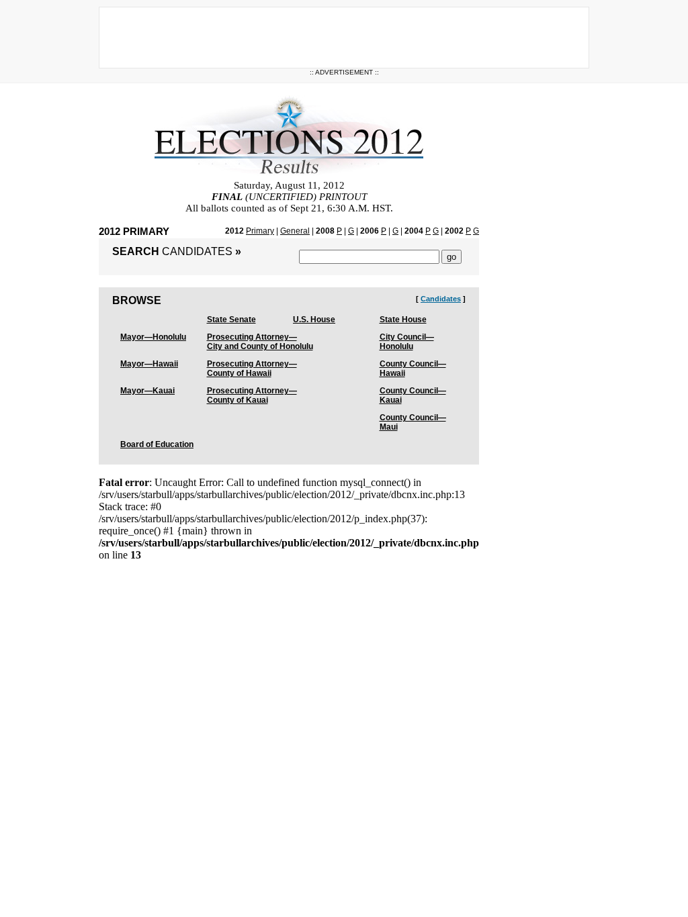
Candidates (441, 299)
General (295, 231)
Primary (260, 231)
